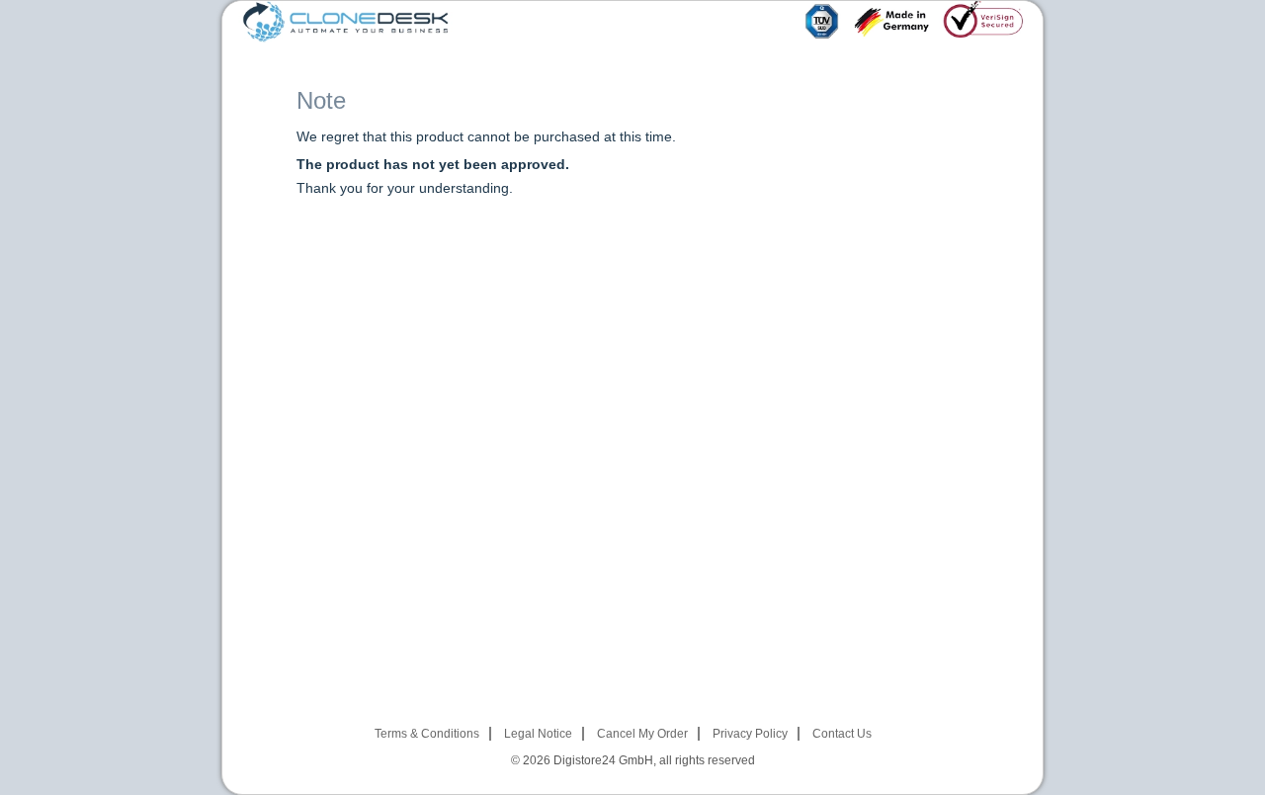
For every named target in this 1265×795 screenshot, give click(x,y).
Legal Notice (538, 734)
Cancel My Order (642, 734)
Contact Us (842, 734)
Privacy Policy (750, 734)
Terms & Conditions (427, 734)
